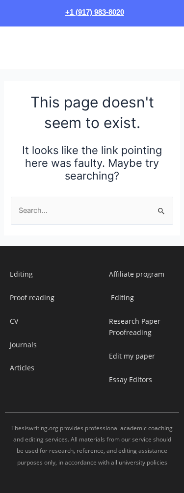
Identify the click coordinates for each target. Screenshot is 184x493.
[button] (14, 48)
